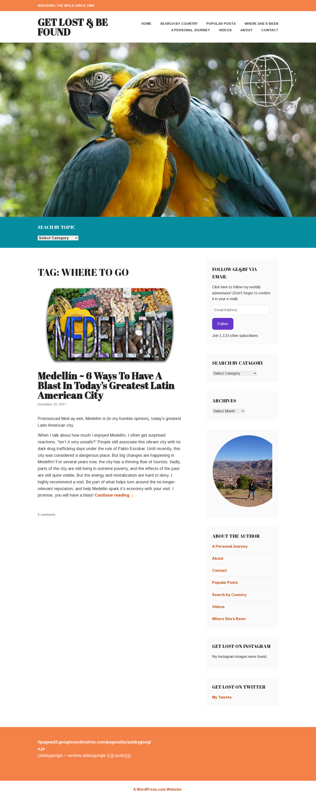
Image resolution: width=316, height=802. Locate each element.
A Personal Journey (190, 30)
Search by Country (179, 23)
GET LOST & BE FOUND (73, 27)
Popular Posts (221, 23)
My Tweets (222, 697)
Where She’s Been (261, 23)
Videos (225, 30)
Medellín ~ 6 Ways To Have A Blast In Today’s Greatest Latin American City (106, 385)
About (246, 30)
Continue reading (115, 495)
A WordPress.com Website (157, 789)
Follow (222, 324)
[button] (248, 471)
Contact (269, 30)
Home (146, 23)
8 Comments (47, 514)
